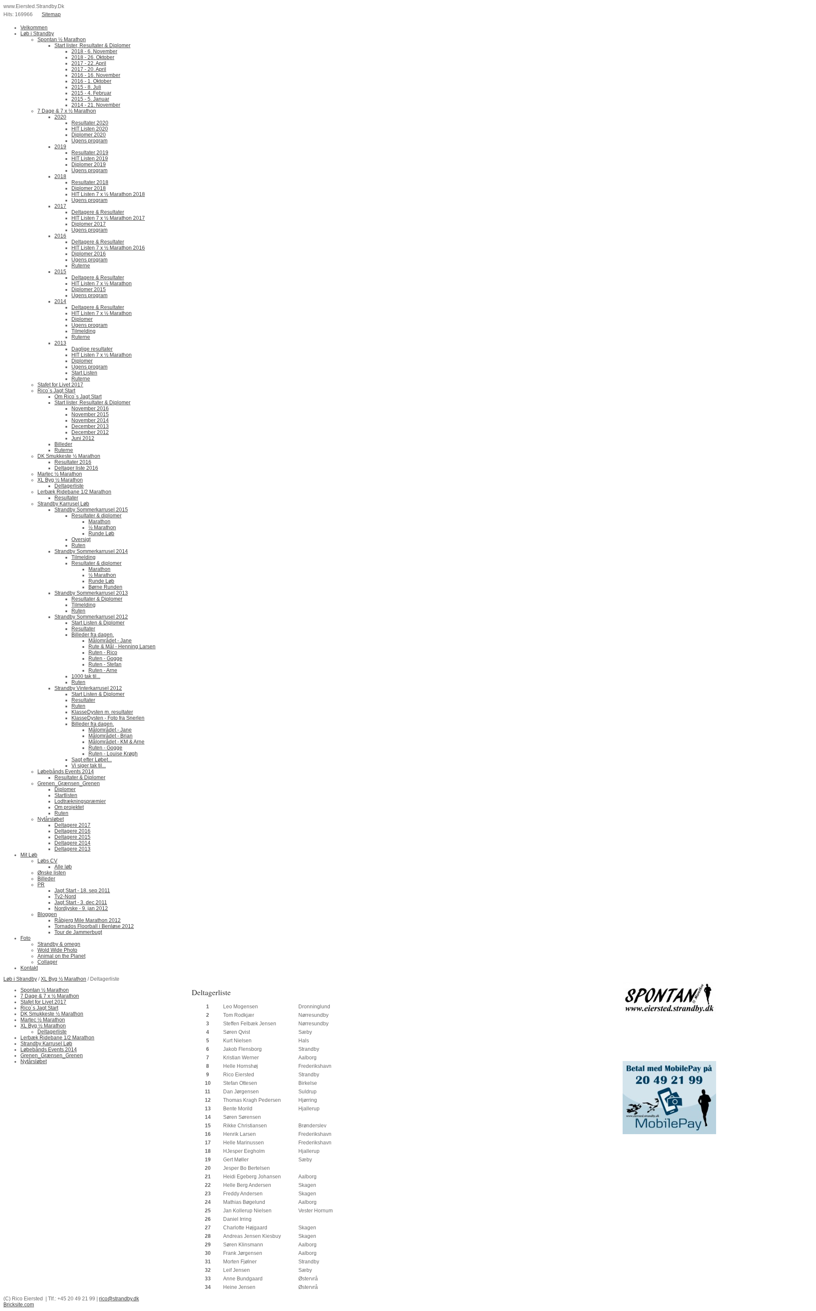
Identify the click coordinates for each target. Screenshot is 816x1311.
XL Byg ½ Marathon (63, 979)
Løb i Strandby (20, 979)
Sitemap (51, 14)
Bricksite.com (18, 1305)
